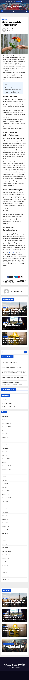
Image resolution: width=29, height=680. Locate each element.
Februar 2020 (6, 576)
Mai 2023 (4, 487)
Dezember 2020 (6, 547)
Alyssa (14, 313)
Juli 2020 (4, 562)
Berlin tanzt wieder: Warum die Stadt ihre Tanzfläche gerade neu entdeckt (14, 311)
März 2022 (5, 522)
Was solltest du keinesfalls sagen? (13, 89)
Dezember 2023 (6, 466)
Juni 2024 (5, 448)
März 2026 (5, 419)
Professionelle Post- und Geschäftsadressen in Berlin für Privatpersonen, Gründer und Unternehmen (14, 372)
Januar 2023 (5, 494)
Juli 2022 (4, 508)
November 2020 (6, 551)
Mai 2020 (4, 569)
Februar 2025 (6, 437)
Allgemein (5, 19)
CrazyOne (12, 28)
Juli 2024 (4, 444)
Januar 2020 (5, 579)
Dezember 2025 (6, 423)
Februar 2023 (6, 490)
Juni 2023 (5, 483)
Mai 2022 (4, 515)
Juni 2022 (5, 512)
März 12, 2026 (8, 619)
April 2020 (5, 572)
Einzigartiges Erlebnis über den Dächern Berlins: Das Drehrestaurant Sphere (14, 647)
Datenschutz (17, 673)
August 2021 (5, 540)
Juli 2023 (4, 480)
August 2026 (5, 416)
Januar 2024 (5, 462)
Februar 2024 (6, 458)
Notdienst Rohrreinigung (20, 281)
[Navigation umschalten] (13, 11)
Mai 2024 (4, 451)
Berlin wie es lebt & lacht (8, 406)
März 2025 (5, 434)
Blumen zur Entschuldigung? (12, 92)
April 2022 (5, 519)
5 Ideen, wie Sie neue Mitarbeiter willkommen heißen (10, 281)
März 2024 (5, 455)
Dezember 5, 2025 (9, 632)
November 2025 (6, 426)
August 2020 (5, 558)
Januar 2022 (5, 530)
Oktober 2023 (6, 473)
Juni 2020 (5, 565)
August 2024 (5, 441)
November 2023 (6, 469)
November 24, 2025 (10, 650)
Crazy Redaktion (17, 328)
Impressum (11, 673)
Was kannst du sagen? (10, 91)
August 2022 (5, 505)
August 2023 (5, 476)
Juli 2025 (4, 430)
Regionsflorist (12, 253)
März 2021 (5, 544)
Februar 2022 (6, 526)
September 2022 (6, 501)
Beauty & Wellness (7, 403)
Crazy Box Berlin (14, 6)
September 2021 (6, 537)
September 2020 (6, 554)
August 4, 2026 (9, 604)
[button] (24, 11)
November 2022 (6, 498)
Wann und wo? (8, 87)
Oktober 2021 (5, 533)
